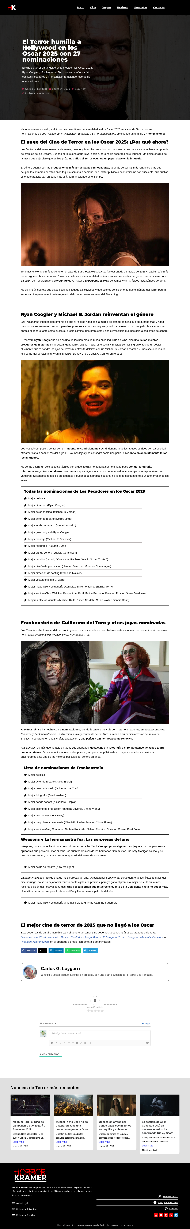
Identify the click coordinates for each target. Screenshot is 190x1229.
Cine (93, 7)
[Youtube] (161, 1215)
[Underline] (60, 1043)
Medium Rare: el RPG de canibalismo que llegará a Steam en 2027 (29, 1125)
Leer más (18, 1141)
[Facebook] (166, 1215)
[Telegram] (176, 1215)
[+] (89, 1043)
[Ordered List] (69, 1043)
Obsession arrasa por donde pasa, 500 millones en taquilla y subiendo (115, 1125)
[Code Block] (81, 1043)
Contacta (159, 7)
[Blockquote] (77, 1043)
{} (85, 1043)
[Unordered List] (73, 1043)
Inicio (80, 7)
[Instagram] (156, 1215)
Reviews (122, 7)
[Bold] (52, 1043)
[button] (29, 950)
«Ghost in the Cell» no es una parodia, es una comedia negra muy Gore (72, 1125)
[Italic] (56, 1043)
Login (147, 1023)
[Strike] (64, 1043)
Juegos (106, 7)
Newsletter (140, 7)
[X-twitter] (171, 1215)
